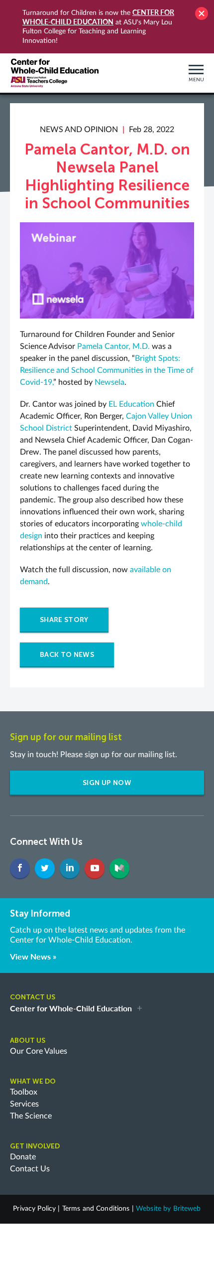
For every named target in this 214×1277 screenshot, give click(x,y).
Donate (23, 1157)
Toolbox (23, 1092)
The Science (31, 1116)
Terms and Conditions (96, 1208)
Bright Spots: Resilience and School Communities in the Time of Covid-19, (107, 370)
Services (24, 1104)
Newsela (109, 382)
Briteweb (187, 1208)
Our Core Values (38, 1051)
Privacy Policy (34, 1208)
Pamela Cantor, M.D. (113, 346)
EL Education (131, 404)
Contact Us (30, 1169)
